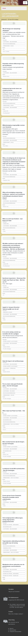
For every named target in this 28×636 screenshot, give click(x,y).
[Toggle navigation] (25, 2)
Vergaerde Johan (6, 180)
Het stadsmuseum (13, 597)
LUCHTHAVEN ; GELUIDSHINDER (10, 41)
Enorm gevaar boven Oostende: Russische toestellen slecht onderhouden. (11, 497)
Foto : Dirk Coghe (7, 283)
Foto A (4, 429)
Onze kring (11, 620)
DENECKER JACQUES (7, 312)
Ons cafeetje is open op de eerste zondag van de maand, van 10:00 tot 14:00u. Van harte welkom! (17, 606)
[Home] (4, 2)
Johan (4, 231)
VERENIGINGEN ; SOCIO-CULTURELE (11, 424)
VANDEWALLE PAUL (7, 548)
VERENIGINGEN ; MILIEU (8, 105)
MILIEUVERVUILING (7, 571)
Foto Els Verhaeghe (7, 398)
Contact (10, 611)
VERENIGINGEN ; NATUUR (8, 395)
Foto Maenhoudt (6, 113)
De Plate (12, 3)
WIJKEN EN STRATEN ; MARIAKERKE (11, 524)
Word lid (11, 628)
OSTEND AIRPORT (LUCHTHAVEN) (10, 341)
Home (4, 8)
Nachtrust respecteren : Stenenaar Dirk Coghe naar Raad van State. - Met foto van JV (14, 280)
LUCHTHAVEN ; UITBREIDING (9, 368)
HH (3, 49)
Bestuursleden (13, 630)
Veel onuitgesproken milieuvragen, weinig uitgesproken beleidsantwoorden (12, 519)
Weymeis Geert (6, 76)
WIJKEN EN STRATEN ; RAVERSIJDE (10, 575)
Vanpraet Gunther (6, 346)
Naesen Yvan (5, 206)
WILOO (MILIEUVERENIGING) (9, 43)
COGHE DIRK (6, 223)
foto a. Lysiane (6, 51)
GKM (4, 579)
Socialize (11, 589)
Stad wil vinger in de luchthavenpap (12, 361)
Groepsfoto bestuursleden (15, 631)
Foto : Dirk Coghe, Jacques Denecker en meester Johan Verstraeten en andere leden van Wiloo (13, 252)
